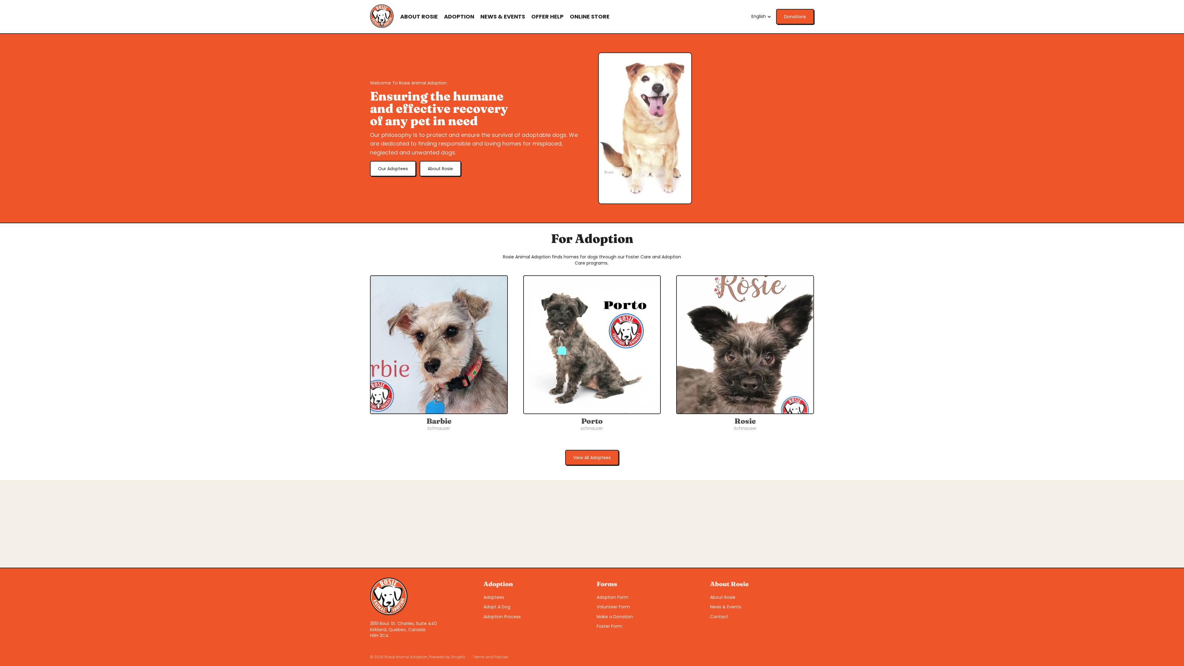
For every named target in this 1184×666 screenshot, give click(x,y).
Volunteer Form (613, 607)
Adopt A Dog (496, 607)
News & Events (725, 607)
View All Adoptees (592, 457)
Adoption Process (502, 617)
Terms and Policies (490, 657)
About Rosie (440, 169)
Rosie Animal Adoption (405, 657)
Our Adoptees (393, 169)
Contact (719, 617)
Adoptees (493, 597)
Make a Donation (615, 617)
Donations (795, 17)
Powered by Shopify (447, 657)
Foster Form (609, 626)
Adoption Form (612, 597)
